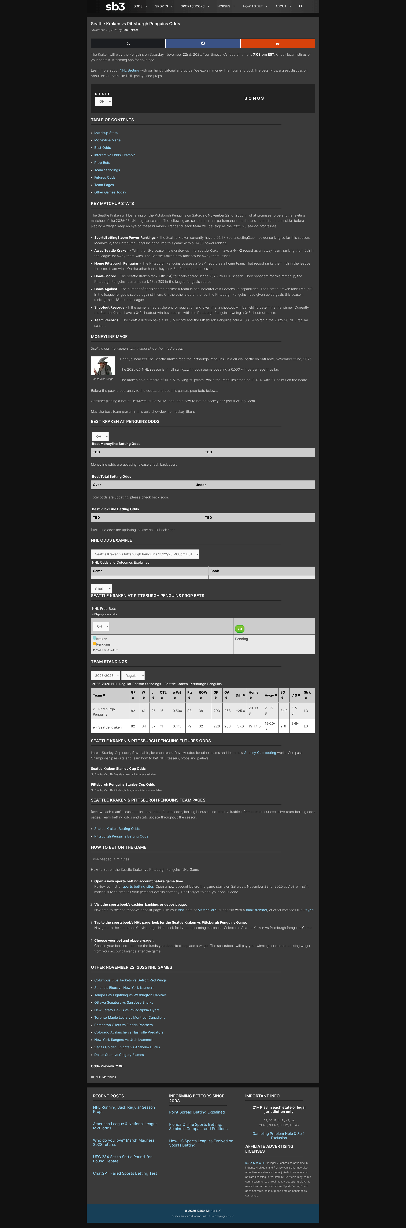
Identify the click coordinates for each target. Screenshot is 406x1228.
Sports (161, 6)
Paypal (308, 910)
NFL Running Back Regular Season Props (124, 1109)
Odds (138, 6)
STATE (103, 94)
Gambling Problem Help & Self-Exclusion (279, 1135)
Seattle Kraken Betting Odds (117, 828)
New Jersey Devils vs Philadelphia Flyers (126, 1010)
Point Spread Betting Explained (197, 1112)
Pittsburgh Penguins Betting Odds (121, 836)
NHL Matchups (106, 1077)
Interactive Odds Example (115, 155)
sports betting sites (138, 886)
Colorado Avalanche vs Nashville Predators (128, 1032)
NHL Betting (129, 70)
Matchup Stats (106, 133)
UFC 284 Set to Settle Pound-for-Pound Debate (123, 1159)
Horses (223, 6)
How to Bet (253, 6)
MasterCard (207, 910)
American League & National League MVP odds (125, 1126)
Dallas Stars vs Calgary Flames (119, 1055)
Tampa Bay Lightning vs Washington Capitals (130, 995)
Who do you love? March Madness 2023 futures (124, 1142)
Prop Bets (102, 162)
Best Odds (102, 147)
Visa (181, 910)
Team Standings (107, 170)
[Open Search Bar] (298, 6)
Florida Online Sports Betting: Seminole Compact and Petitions (198, 1126)
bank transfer (256, 910)
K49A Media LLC (255, 1163)
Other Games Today (110, 192)
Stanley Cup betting (260, 753)
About (281, 6)
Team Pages (104, 185)
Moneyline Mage (107, 140)
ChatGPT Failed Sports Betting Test (125, 1173)
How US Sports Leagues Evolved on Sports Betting (201, 1143)
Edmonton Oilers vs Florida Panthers (123, 1025)
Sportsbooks (193, 6)
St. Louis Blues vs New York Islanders (124, 987)
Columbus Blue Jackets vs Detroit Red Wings (130, 980)
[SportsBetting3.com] (116, 6)
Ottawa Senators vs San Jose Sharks (123, 1002)
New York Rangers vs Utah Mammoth (124, 1040)
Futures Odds (104, 177)
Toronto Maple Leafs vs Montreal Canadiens (129, 1017)
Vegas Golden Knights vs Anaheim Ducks (127, 1047)
